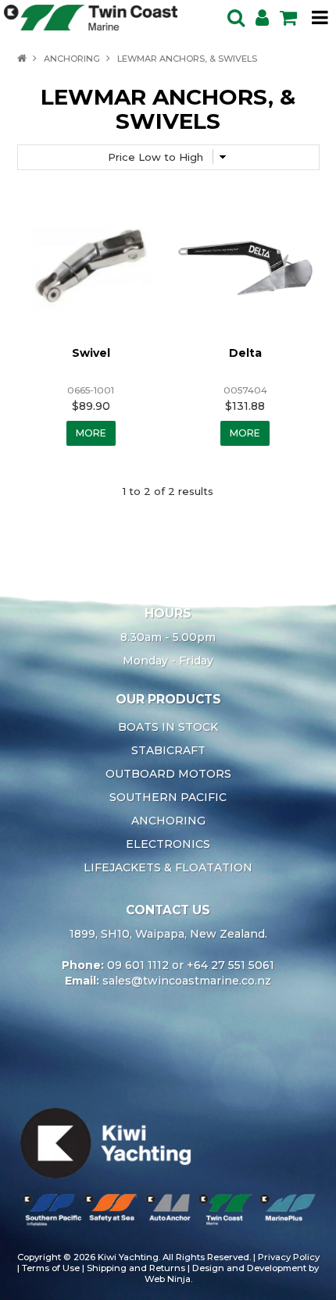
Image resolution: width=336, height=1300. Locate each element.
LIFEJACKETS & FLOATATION (168, 867)
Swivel (91, 353)
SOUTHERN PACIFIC (168, 797)
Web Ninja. (168, 1278)
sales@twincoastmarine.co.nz (186, 981)
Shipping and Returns (136, 1268)
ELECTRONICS (168, 844)
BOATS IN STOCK (168, 727)
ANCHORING (72, 58)
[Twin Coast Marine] (90, 16)
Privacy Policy (289, 1257)
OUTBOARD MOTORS (168, 774)
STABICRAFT (168, 750)
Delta (245, 353)
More (91, 433)
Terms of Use (51, 1268)
